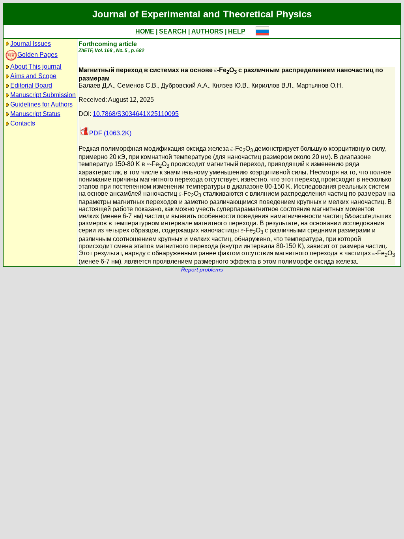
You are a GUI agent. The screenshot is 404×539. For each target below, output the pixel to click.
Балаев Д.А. (96, 85)
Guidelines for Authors (41, 104)
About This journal (36, 66)
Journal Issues (30, 43)
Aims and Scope (33, 76)
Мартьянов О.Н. (319, 85)
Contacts (22, 123)
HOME (144, 31)
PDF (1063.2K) (110, 133)
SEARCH (173, 31)
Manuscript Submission (43, 95)
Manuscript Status (35, 113)
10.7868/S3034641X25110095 (136, 113)
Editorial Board (31, 85)
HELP (236, 31)
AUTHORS (207, 31)
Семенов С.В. (137, 85)
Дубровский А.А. (185, 85)
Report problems (202, 270)
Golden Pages (37, 54)
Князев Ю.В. (230, 85)
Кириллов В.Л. (272, 85)
